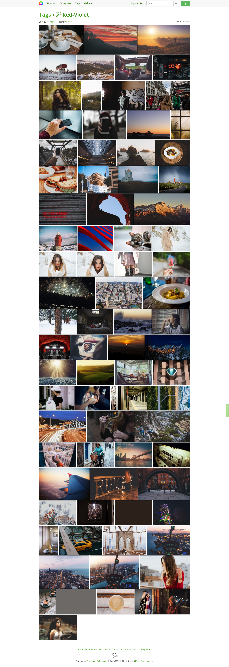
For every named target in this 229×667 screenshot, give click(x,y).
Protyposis (91, 661)
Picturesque (102, 661)
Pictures (51, 3)
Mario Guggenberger (144, 661)
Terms (115, 649)
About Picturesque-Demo (90, 649)
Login (185, 3)
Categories (65, 3)
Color (69, 21)
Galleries (89, 3)
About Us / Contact (129, 649)
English (145, 649)
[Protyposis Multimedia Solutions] (114, 655)
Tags (77, 3)
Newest (51, 21)
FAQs (107, 649)
